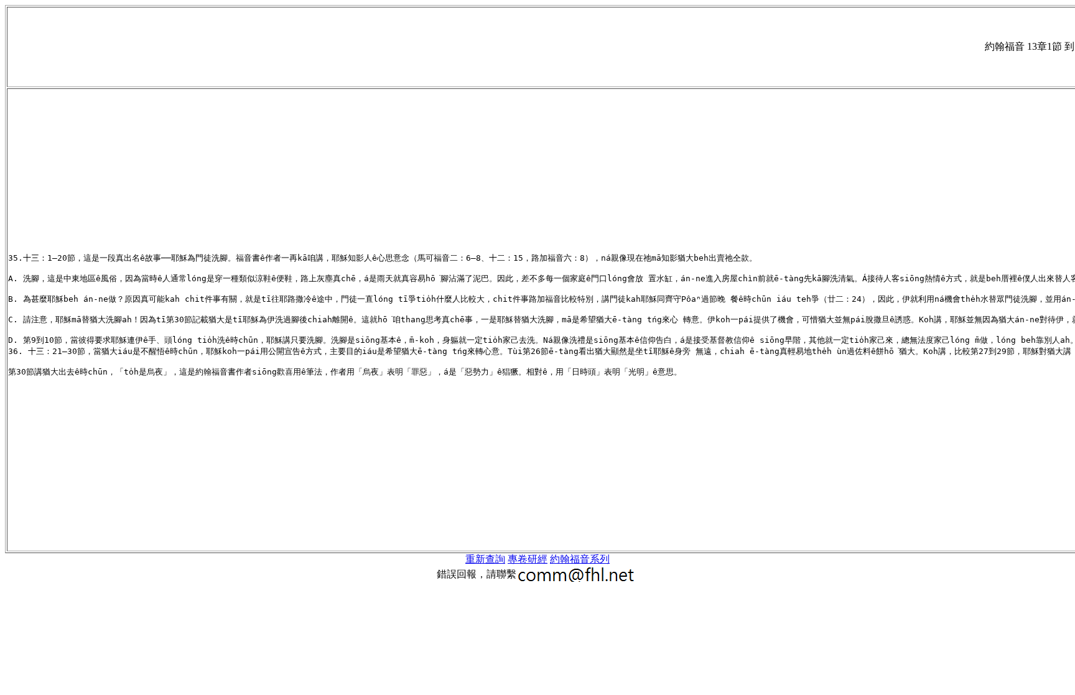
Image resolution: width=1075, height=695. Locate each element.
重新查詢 (485, 559)
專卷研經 (527, 559)
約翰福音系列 (580, 559)
